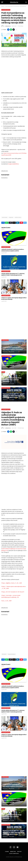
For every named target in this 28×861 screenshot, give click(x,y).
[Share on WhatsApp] (11, 29)
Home (2, 6)
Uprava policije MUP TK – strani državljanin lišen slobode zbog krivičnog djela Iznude (13, 395)
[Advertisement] (14, 74)
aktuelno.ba (8, 26)
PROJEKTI (4, 654)
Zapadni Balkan (11, 654)
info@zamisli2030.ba (13, 164)
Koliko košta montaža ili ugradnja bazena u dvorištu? (13, 348)
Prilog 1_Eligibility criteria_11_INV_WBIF (11, 583)
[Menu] (2, 2)
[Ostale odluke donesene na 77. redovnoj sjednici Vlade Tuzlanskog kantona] (14, 262)
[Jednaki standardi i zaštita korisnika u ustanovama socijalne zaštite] (14, 238)
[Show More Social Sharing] (16, 29)
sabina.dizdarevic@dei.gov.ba (9, 548)
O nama (7, 851)
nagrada (11, 217)
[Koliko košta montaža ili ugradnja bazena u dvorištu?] (14, 346)
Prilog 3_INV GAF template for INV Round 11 (12, 592)
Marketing (13, 851)
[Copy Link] (13, 29)
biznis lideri (4, 217)
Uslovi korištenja (14, 853)
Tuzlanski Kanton (6, 9)
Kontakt (19, 851)
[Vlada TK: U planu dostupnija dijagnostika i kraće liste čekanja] (14, 286)
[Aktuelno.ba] (14, 2)
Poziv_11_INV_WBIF (6, 601)
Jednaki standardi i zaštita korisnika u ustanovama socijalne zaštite (12, 250)
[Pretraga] (26, 2)
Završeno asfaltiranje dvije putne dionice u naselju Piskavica (12, 379)
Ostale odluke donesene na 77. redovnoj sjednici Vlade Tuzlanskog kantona (12, 274)
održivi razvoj (18, 217)
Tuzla (3, 372)
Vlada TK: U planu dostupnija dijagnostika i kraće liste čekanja (14, 298)
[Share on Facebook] (8, 29)
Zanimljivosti (5, 340)
